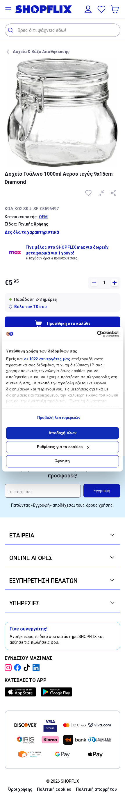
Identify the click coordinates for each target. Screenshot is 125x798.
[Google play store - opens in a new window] (56, 692)
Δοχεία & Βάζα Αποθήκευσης (41, 51)
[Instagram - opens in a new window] (9, 667)
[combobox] (62, 30)
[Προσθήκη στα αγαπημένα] (89, 193)
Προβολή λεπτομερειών (59, 418)
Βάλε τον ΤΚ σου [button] (30, 306)
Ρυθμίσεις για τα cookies (60, 447)
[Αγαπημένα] (101, 9)
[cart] (115, 9)
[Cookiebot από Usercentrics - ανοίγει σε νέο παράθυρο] (93, 333)
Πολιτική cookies (54, 789)
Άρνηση (62, 461)
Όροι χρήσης (20, 789)
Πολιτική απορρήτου (96, 789)
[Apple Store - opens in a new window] (21, 692)
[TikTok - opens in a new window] (28, 667)
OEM (43, 217)
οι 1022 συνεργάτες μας (47, 359)
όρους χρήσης (99, 505)
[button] (8, 9)
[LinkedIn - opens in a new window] (37, 667)
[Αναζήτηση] (11, 30)
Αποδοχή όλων (62, 433)
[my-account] (88, 9)
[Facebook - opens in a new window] (18, 667)
